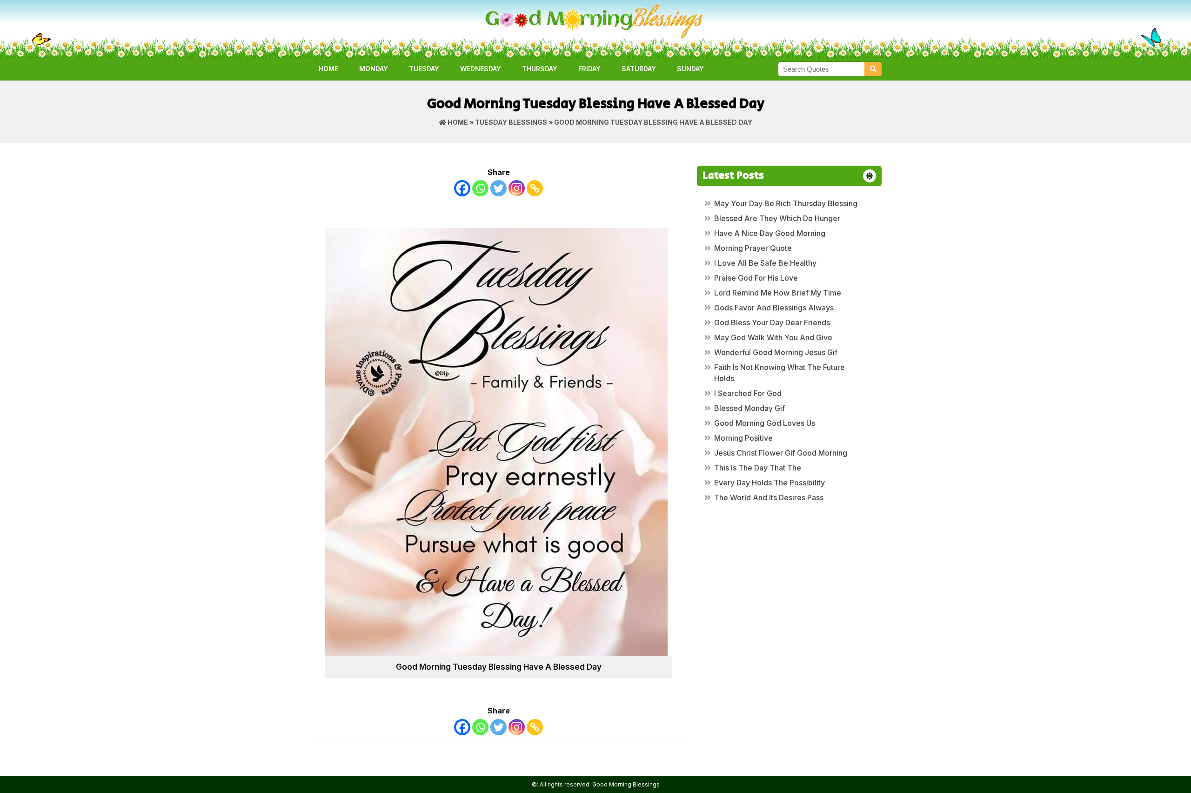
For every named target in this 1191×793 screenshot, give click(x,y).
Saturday (639, 69)
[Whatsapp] (480, 188)
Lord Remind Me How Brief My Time (777, 292)
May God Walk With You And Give (773, 337)
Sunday (690, 69)
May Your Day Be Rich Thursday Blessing (785, 203)
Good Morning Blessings (626, 784)
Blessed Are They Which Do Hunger (777, 218)
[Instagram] (517, 188)
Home (328, 69)
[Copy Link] (535, 188)
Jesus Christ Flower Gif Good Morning (780, 452)
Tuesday (424, 69)
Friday (589, 69)
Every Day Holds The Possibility (769, 482)
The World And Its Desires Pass (768, 497)
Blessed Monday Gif (749, 408)
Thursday (539, 69)
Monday (373, 69)
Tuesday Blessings (511, 122)
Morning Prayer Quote (753, 248)
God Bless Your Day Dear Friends (772, 322)
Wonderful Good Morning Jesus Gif (775, 352)
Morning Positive (743, 438)
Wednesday (480, 69)
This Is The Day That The (757, 467)
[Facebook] (462, 188)
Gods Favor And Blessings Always (774, 307)
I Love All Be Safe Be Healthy (765, 263)
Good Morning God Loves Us (764, 423)
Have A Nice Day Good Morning (769, 233)
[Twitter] (498, 188)
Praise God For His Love (756, 277)
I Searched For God (748, 393)
